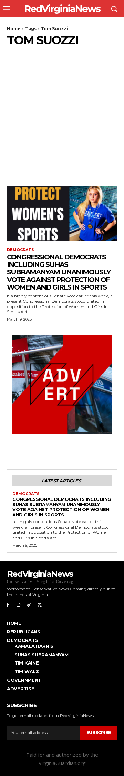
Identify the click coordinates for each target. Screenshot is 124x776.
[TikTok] (29, 604)
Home (14, 28)
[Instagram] (18, 604)
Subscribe (98, 732)
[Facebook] (7, 604)
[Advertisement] (62, 112)
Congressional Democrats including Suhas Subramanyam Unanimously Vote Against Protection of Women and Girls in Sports (58, 272)
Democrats (20, 250)
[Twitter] (39, 604)
